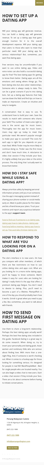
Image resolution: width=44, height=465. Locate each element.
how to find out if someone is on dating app (20, 220)
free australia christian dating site (22, 230)
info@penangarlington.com (18, 441)
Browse (39, 3)
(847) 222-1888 (13, 435)
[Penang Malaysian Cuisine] (22, 3)
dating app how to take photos (15, 223)
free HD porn (12, 448)
